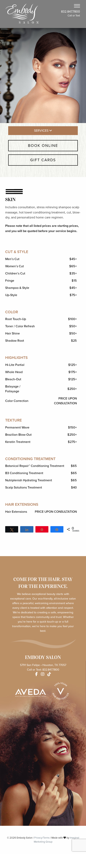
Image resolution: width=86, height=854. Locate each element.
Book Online (43, 145)
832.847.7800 (70, 12)
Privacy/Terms (42, 837)
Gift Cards (43, 160)
